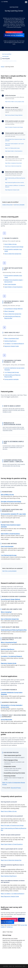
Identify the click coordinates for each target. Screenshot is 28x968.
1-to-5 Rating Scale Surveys (11, 372)
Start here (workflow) (6, 54)
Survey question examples (11, 379)
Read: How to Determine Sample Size (13, 166)
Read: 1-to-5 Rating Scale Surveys (12, 148)
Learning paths (5, 56)
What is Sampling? (9, 311)
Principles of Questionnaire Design (13, 247)
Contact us (10, 927)
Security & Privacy (16, 788)
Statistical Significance (10, 341)
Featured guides (6, 58)
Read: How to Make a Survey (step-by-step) (14, 101)
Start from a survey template (9, 571)
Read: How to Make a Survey (9, 811)
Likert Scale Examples (10, 284)
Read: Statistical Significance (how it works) (14, 182)
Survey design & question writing (9, 61)
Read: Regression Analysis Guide (12, 189)
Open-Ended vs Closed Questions (13, 287)
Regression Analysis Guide (11, 346)
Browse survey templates (14, 35)
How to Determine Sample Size (12, 254)
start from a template (19, 204)
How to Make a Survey (10, 244)
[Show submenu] (26, 2)
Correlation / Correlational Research (14, 343)
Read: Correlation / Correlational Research (12, 893)
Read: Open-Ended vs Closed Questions (13, 151)
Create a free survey (14, 33)
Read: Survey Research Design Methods (13, 115)
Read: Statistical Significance (9, 876)
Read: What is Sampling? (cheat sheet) (13, 163)
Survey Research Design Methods (13, 308)
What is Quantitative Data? (11, 338)
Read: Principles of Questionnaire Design (14, 127)
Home (2, 66)
